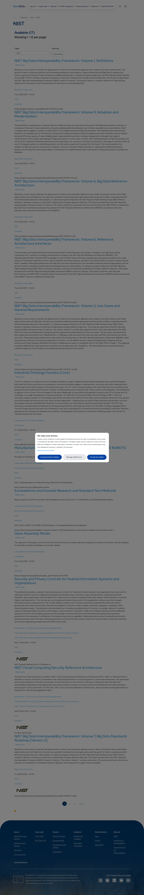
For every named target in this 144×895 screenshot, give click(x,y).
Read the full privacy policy (46, 450)
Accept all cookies (97, 457)
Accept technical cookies (49, 457)
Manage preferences (74, 457)
